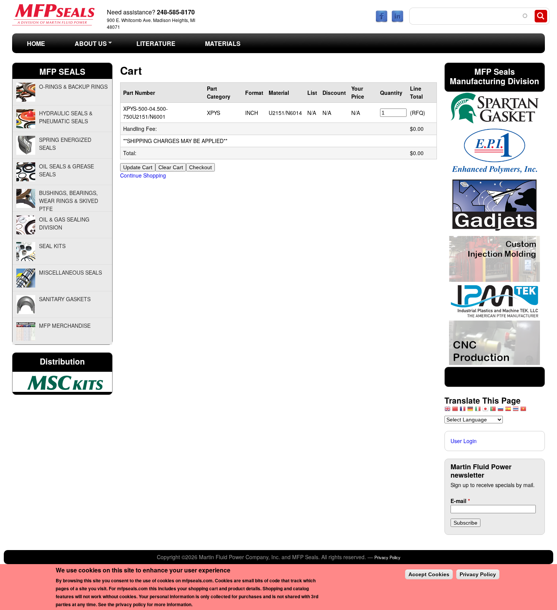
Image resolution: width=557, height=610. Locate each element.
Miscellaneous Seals (70, 272)
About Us (83, 45)
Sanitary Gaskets (65, 299)
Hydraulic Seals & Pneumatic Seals (65, 117)
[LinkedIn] (397, 20)
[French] (463, 410)
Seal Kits (52, 246)
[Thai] (516, 410)
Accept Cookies (428, 574)
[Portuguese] (493, 410)
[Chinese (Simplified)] (455, 410)
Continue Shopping (143, 175)
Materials (223, 43)
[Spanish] (508, 410)
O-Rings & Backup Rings (73, 86)
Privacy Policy (387, 557)
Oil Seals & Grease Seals (66, 170)
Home (36, 43)
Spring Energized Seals (65, 143)
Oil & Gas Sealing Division (64, 223)
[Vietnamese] (523, 410)
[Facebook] (382, 20)
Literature (155, 43)
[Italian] (478, 410)
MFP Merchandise (65, 325)
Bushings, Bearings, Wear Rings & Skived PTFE (68, 200)
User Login (464, 441)
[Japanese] (485, 410)
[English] (447, 410)
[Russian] (501, 410)
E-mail (460, 501)
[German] (470, 410)
